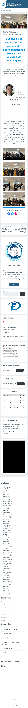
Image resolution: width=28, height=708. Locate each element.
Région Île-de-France (7, 608)
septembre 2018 (7, 572)
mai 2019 (5, 565)
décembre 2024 (7, 501)
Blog (4, 657)
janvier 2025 (6, 500)
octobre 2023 (7, 516)
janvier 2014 (6, 579)
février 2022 (6, 539)
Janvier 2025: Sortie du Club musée (13, 424)
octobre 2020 (7, 554)
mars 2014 (6, 575)
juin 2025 (5, 492)
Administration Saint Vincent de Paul (12, 34)
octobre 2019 (7, 561)
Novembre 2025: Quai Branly (11, 430)
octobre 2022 (7, 532)
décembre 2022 (7, 528)
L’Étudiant (4, 617)
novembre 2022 (7, 530)
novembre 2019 (7, 559)
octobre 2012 (7, 594)
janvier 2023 (6, 527)
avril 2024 (6, 509)
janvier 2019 (6, 568)
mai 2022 (5, 536)
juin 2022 (5, 534)
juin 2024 (5, 507)
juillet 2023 (6, 519)
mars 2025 (6, 496)
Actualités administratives (10, 629)
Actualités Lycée (7, 648)
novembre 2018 (7, 570)
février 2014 (6, 577)
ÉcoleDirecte (4, 611)
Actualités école (7, 638)
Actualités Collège (7, 31)
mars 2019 (6, 566)
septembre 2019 (7, 563)
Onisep (3, 620)
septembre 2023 (7, 518)
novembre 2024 (7, 503)
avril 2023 (6, 521)
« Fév (13, 414)
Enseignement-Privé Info (8, 614)
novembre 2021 (7, 543)
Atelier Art (6, 652)
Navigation (7, 10)
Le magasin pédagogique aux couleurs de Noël (20, 230)
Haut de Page (13, 705)
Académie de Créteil (7, 605)
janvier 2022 (6, 541)
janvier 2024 (6, 512)
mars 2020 (6, 557)
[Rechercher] (22, 294)
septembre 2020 (7, 556)
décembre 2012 (7, 590)
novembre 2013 (7, 583)
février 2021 (6, 548)
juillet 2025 (6, 490)
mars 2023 (6, 523)
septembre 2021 (7, 547)
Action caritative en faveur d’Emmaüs (7, 229)
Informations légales (10, 662)
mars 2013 (6, 586)
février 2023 (6, 525)
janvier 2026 (6, 489)
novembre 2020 (7, 552)
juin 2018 (5, 574)
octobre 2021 (7, 545)
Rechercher (5, 291)
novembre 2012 (7, 592)
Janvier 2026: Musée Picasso (11, 426)
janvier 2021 (6, 550)
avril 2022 (6, 537)
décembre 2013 (7, 581)
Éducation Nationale (7, 602)
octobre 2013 (7, 585)
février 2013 (6, 588)
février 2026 (6, 487)
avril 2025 (6, 494)
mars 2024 (6, 510)
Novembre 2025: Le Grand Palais (12, 428)
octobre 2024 (7, 505)
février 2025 (6, 498)
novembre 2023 (7, 514)
